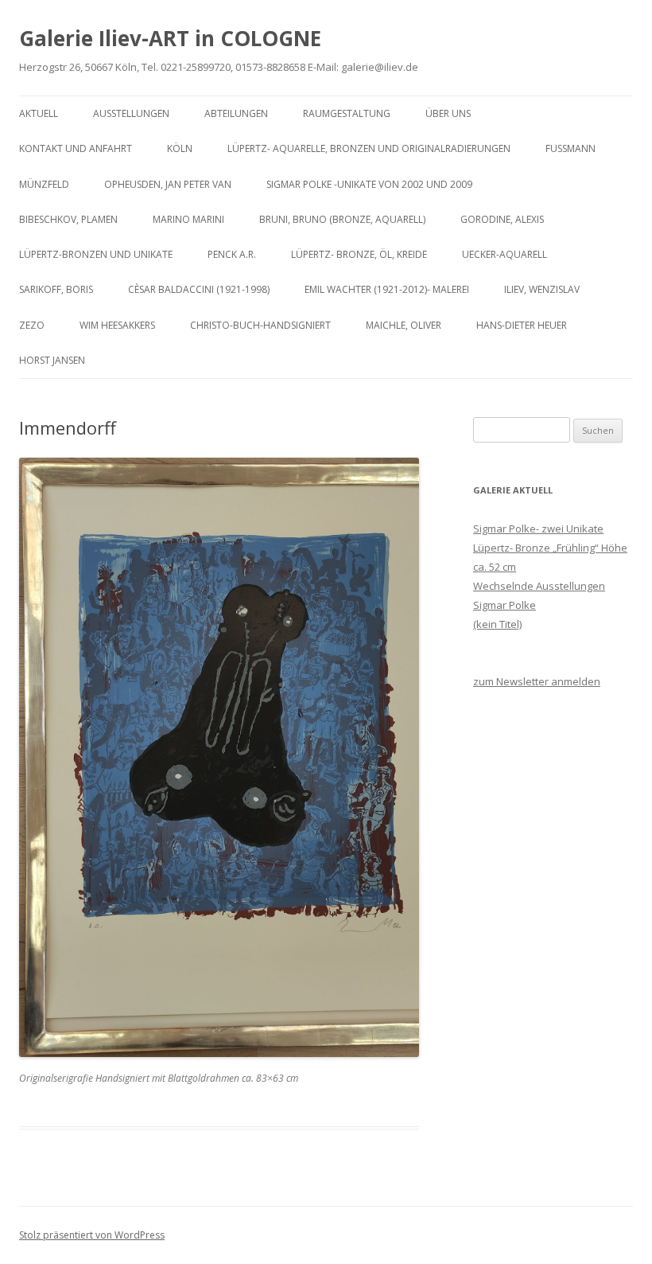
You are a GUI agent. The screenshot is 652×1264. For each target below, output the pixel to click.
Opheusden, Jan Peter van (167, 184)
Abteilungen (236, 113)
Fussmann (570, 148)
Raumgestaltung (346, 113)
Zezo (32, 325)
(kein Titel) (497, 624)
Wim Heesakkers (117, 325)
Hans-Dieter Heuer (521, 325)
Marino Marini (188, 219)
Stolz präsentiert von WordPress (92, 1235)
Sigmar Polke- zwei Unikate (538, 528)
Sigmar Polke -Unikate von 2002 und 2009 (369, 184)
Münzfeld (44, 184)
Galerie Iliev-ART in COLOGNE (170, 38)
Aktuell (38, 113)
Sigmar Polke (504, 605)
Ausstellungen (131, 113)
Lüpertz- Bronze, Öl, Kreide (359, 254)
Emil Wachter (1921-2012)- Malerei (387, 289)
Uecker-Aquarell (504, 254)
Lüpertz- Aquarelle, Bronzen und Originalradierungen (368, 148)
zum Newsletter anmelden (536, 681)
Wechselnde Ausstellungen (539, 586)
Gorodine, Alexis (502, 219)
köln (179, 148)
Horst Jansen (52, 360)
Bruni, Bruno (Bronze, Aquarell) (342, 219)
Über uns (448, 113)
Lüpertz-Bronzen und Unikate (96, 254)
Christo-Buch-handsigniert (260, 325)
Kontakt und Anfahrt (75, 148)
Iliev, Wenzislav (542, 289)
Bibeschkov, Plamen (68, 219)
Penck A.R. (232, 254)
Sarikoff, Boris (56, 289)
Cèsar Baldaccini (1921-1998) (199, 289)
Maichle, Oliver (403, 325)
